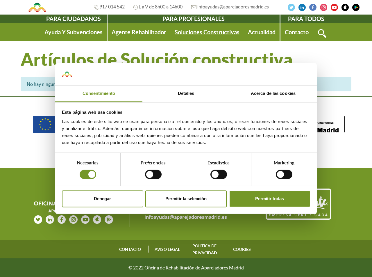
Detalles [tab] (186, 93)
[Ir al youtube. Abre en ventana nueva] (85, 218)
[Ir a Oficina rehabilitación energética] (37, 7)
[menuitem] (73, 32)
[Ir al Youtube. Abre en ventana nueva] (334, 6)
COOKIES (242, 249)
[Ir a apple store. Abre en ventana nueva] (97, 218)
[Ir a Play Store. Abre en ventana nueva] (356, 6)
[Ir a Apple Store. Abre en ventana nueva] (345, 6)
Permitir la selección (186, 198)
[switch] (153, 174)
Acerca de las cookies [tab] (273, 93)
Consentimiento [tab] (99, 93)
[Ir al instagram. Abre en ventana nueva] (323, 6)
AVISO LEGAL (167, 249)
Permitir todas (269, 198)
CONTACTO (130, 249)
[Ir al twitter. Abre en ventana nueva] (291, 6)
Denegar (102, 198)
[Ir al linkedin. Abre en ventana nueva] (302, 6)
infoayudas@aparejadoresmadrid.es (233, 6)
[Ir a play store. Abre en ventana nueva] (109, 218)
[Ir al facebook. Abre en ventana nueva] (312, 6)
